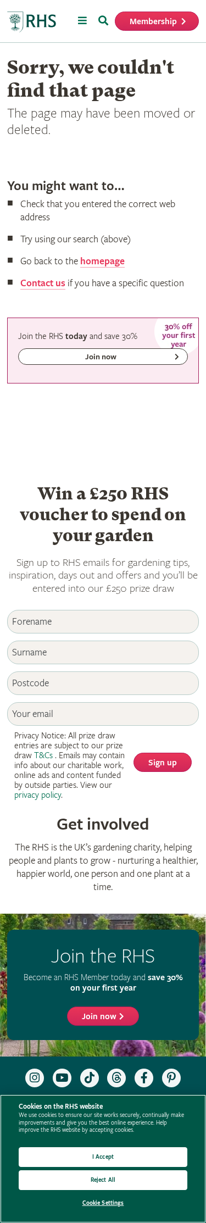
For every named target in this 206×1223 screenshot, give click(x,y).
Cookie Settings (103, 1203)
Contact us (42, 283)
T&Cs (43, 756)
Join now (99, 1016)
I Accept (103, 1156)
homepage (102, 261)
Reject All (103, 1179)
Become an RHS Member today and (103, 982)
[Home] (32, 22)
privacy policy (37, 795)
